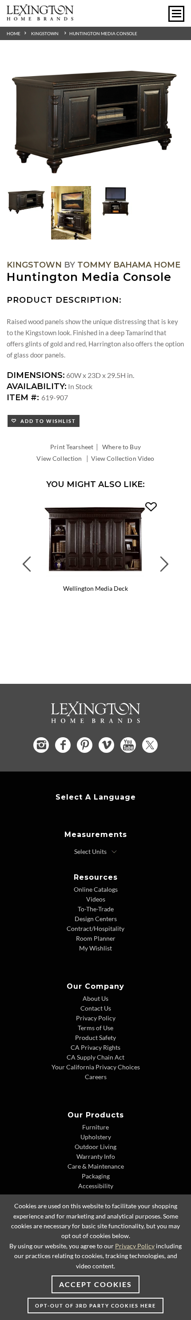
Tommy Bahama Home (128, 265)
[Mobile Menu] (176, 14)
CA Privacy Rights (95, 1047)
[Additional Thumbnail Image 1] (27, 201)
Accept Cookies (95, 1284)
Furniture (95, 1127)
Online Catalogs (96, 889)
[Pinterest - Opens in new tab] (84, 745)
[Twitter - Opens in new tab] (150, 745)
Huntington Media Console (103, 33)
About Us (95, 998)
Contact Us (95, 1008)
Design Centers (96, 918)
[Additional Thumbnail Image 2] (71, 213)
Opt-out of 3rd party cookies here (95, 1305)
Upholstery (95, 1137)
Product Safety (95, 1037)
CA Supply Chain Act (95, 1057)
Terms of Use (95, 1028)
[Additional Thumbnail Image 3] (115, 201)
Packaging (96, 1176)
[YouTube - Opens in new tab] (128, 745)
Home (13, 33)
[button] (151, 507)
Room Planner (95, 938)
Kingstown (45, 33)
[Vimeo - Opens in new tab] (106, 745)
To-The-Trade (96, 909)
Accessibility (95, 1186)
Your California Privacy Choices (96, 1067)
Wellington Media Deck (95, 588)
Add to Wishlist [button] (46, 421)
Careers (96, 1076)
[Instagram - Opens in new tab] (41, 745)
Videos (95, 899)
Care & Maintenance (96, 1166)
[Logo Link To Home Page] (40, 17)
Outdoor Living (95, 1146)
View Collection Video (123, 458)
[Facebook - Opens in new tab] (63, 745)
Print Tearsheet (71, 447)
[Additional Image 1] (95, 118)
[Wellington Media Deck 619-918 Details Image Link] (95, 578)
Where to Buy (121, 447)
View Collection (59, 458)
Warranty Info (95, 1156)
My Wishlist (95, 948)
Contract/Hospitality (95, 928)
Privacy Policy (95, 1018)
